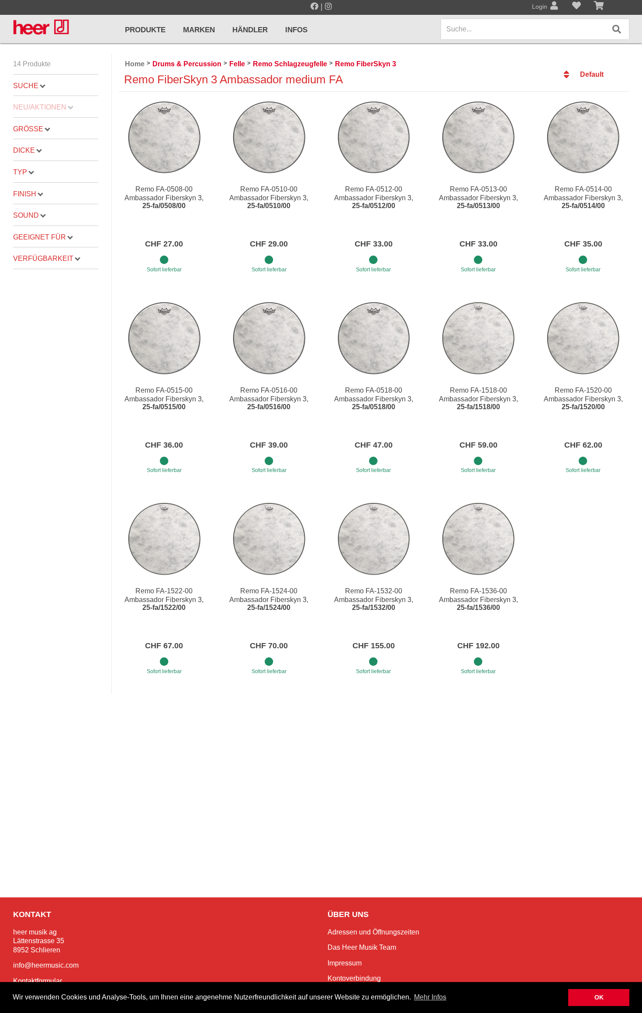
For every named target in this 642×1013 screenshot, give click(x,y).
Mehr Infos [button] (430, 997)
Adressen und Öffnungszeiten (373, 932)
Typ (20, 172)
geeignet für (39, 237)
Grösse (28, 129)
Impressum (345, 963)
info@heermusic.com (46, 965)
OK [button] (599, 997)
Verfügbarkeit (43, 258)
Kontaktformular (37, 981)
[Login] (554, 6)
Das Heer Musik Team (362, 947)
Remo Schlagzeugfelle (290, 64)
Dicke (24, 150)
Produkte (145, 30)
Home (135, 64)
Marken (199, 30)
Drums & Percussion (186, 64)
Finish (24, 194)
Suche (25, 85)
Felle (237, 64)
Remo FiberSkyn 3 (365, 64)
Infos (296, 30)
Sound (26, 215)
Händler (250, 30)
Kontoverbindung (354, 978)
